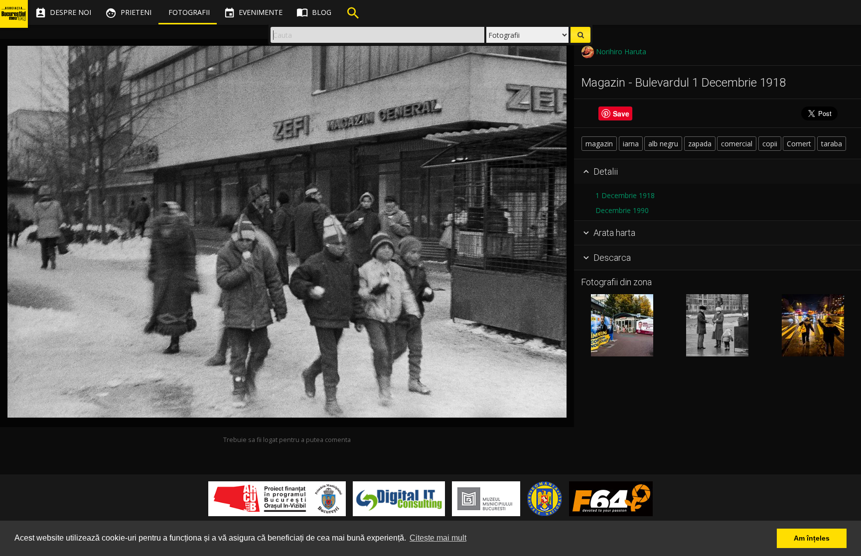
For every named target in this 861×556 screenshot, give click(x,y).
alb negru (663, 143)
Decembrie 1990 (622, 210)
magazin (599, 143)
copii (769, 143)
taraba (831, 143)
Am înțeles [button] (812, 538)
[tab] (717, 172)
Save (621, 113)
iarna (631, 143)
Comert (799, 143)
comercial (736, 143)
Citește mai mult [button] (438, 538)
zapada (700, 143)
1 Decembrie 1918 (625, 195)
